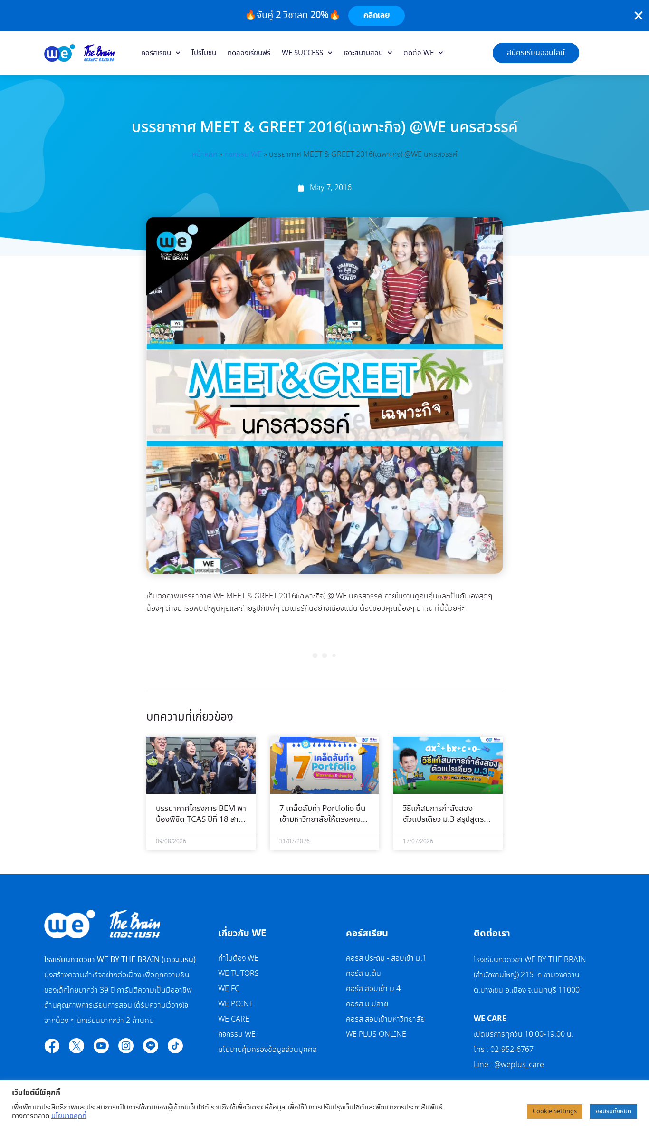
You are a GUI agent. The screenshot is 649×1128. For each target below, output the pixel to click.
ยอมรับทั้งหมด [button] (613, 1111)
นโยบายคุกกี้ (68, 1116)
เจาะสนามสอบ (363, 53)
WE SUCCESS (302, 53)
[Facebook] (51, 1045)
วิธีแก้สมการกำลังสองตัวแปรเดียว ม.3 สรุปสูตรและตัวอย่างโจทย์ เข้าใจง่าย (445, 820)
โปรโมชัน (203, 53)
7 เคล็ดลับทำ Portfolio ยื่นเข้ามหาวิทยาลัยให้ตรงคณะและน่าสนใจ (322, 820)
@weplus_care (519, 1065)
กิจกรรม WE (243, 154)
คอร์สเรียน (156, 53)
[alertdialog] (324, 15)
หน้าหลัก (204, 154)
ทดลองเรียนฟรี (249, 53)
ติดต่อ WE (418, 53)
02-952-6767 (512, 1049)
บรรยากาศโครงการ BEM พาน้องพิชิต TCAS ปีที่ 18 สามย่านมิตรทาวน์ (201, 820)
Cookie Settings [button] (555, 1111)
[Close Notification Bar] (638, 15)
